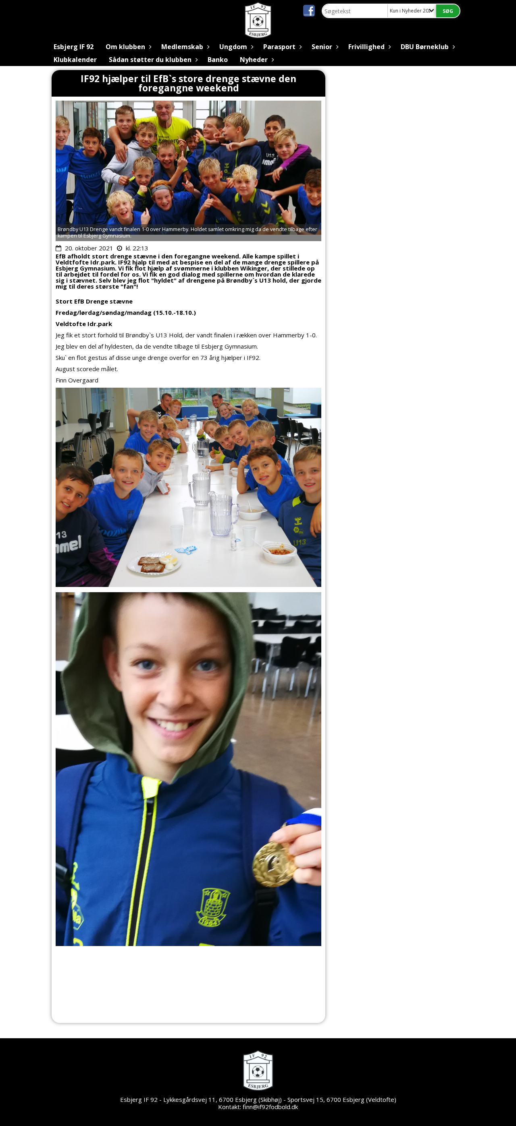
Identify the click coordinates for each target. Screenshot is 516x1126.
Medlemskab (182, 46)
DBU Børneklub (425, 46)
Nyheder (254, 59)
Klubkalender (75, 59)
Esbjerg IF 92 (74, 46)
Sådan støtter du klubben (150, 59)
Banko (218, 59)
